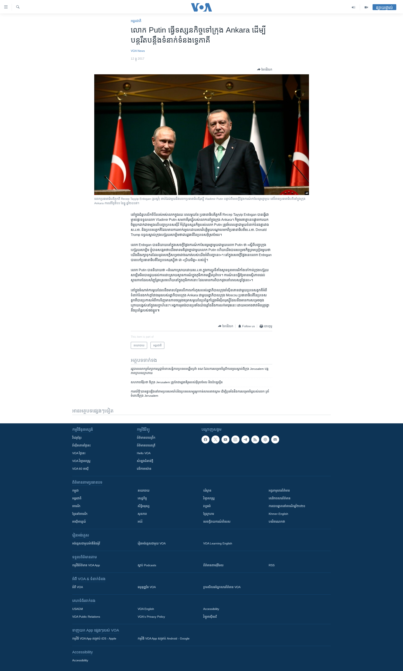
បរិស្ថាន (207, 490)
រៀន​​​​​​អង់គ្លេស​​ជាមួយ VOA (152, 543)
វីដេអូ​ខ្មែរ (76, 437)
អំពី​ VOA (77, 587)
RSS (272, 565)
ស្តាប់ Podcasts (147, 565)
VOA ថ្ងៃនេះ (78, 453)
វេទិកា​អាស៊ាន (144, 468)
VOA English (146, 609)
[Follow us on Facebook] (205, 439)
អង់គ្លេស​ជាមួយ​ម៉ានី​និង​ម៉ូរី (86, 543)
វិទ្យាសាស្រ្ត (209, 498)
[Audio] (353, 7)
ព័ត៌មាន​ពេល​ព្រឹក (146, 437)
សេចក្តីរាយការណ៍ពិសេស (216, 521)
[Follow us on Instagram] (235, 439)
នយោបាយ (143, 490)
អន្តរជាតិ (136, 21)
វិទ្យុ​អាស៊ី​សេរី (210, 616)
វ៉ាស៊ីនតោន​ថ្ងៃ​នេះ (81, 445)
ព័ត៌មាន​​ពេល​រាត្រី (146, 445)
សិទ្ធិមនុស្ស (143, 506)
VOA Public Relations (86, 616)
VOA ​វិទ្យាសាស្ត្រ (81, 461)
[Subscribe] (275, 439)
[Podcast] (265, 439)
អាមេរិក (76, 506)
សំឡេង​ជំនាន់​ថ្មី (145, 461)
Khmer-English (278, 513)
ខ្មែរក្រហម (208, 513)
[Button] (264, 69)
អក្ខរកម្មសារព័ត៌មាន (279, 490)
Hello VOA (143, 453)
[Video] (366, 7)
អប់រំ (140, 521)
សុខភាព (142, 513)
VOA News (138, 50)
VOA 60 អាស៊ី (80, 468)
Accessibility (211, 609)
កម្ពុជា (75, 490)
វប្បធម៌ (207, 506)
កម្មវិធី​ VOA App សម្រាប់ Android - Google (164, 638)
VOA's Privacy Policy (151, 616)
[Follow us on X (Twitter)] (215, 439)
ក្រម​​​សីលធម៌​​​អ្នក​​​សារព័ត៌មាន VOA (222, 587)
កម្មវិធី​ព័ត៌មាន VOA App (86, 565)
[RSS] (255, 439)
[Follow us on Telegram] (245, 439)
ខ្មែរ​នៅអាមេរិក (80, 513)
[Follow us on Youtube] (225, 439)
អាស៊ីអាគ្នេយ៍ (79, 521)
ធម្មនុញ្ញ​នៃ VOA (147, 587)
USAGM (77, 609)
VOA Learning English (217, 543)
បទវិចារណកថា (277, 521)
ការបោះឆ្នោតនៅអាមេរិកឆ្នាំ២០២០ (287, 506)
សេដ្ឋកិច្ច (142, 498)
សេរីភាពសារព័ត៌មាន (279, 498)
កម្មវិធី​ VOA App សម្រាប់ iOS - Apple (94, 638)
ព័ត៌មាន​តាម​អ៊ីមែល (213, 565)
